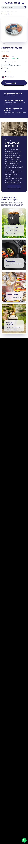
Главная (3, 12)
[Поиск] (25, 7)
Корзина (22, 3)
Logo (8, 3)
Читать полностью (14, 187)
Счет (19, 3)
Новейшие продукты (12, 12)
